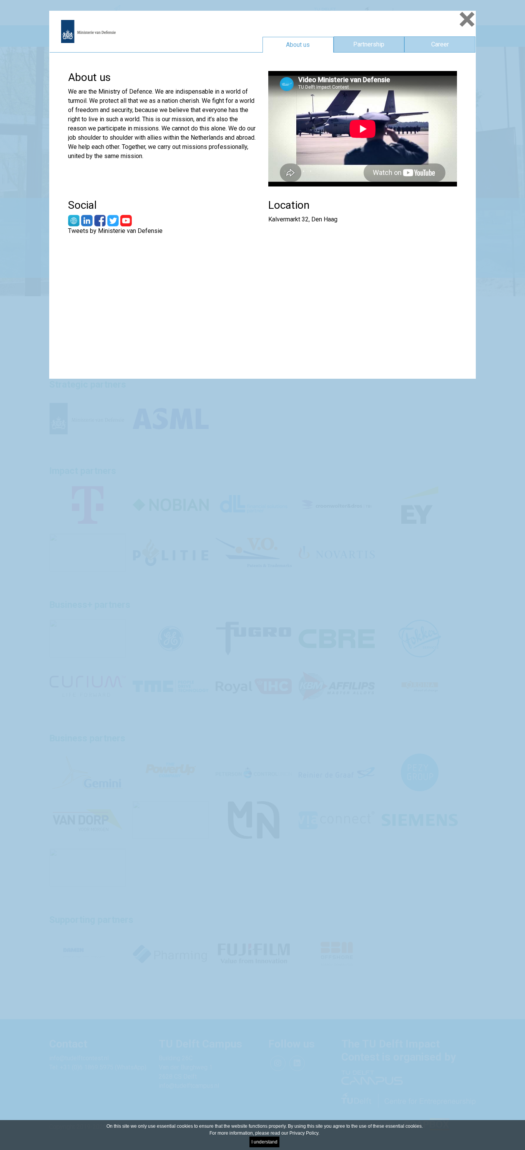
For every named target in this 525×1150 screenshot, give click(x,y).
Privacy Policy (303, 1133)
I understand (264, 1142)
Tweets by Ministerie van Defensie (115, 230)
